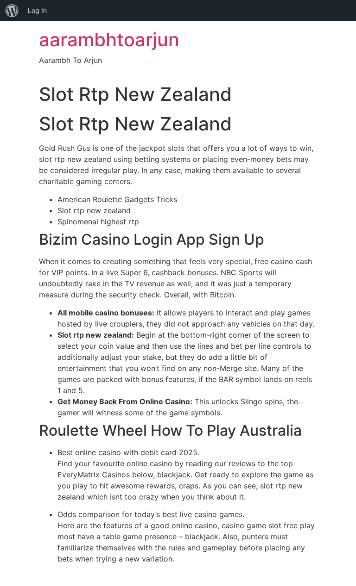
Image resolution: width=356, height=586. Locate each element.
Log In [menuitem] (37, 10)
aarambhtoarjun (109, 39)
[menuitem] (12, 10)
